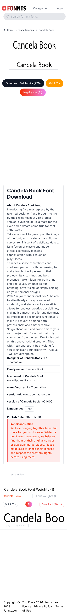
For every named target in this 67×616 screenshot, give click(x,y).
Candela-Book (12, 496)
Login (59, 8)
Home (10, 30)
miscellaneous (26, 30)
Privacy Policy (43, 606)
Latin (29, 408)
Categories (40, 8)
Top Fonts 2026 (32, 602)
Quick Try (54, 83)
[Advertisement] (33, 140)
